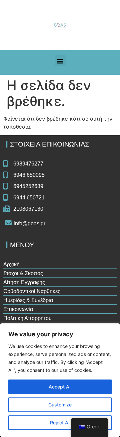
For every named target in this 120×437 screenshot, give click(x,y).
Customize (60, 404)
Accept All (60, 386)
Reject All (60, 422)
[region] (60, 380)
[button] (60, 60)
